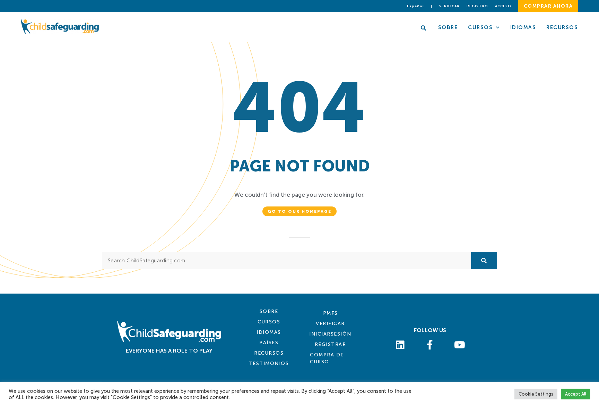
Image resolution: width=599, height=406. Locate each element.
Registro (477, 6)
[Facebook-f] (430, 345)
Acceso (503, 6)
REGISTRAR (330, 344)
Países (268, 343)
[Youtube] (459, 345)
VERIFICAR (330, 324)
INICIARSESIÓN (330, 334)
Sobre (448, 27)
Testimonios (269, 363)
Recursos (562, 27)
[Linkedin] (400, 345)
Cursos (480, 27)
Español (415, 6)
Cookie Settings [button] (536, 394)
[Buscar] (484, 260)
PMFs (330, 313)
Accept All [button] (575, 394)
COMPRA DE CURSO (327, 358)
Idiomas (523, 27)
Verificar (449, 6)
